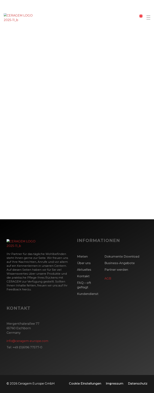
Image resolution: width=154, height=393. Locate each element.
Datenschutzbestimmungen (35, 178)
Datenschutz (137, 383)
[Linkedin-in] (28, 209)
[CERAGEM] (18, 17)
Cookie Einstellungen (85, 383)
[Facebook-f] (8, 209)
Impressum (114, 383)
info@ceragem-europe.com (27, 341)
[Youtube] (39, 209)
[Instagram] (18, 209)
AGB (107, 278)
